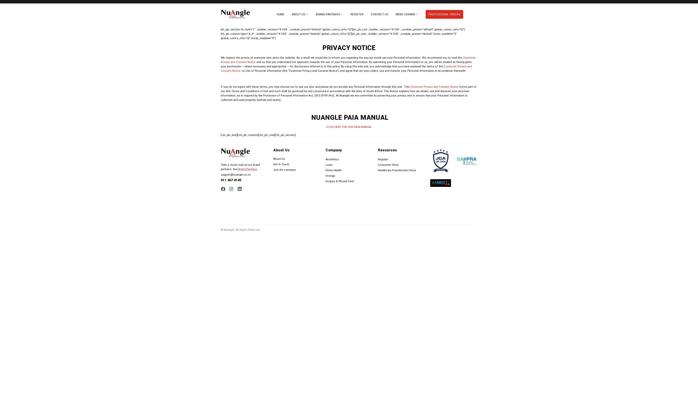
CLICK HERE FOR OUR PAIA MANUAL (349, 127)
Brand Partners (247, 169)
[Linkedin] (239, 189)
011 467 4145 (231, 180)
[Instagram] (231, 189)
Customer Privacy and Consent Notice (434, 86)
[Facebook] (223, 189)
